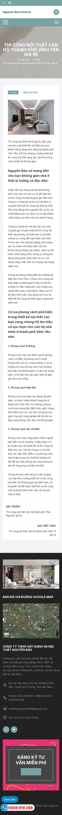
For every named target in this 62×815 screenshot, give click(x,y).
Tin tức (13, 92)
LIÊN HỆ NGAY (31, 771)
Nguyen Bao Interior (17, 12)
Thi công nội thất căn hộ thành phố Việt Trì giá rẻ (32, 533)
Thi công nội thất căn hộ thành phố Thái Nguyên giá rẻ (28, 513)
